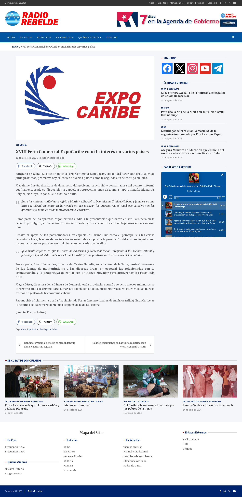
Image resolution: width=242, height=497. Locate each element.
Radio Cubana (191, 439)
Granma (187, 448)
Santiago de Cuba (48, 329)
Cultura (190, 2)
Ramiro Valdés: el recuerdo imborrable (208, 405)
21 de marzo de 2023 (26, 157)
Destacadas (173, 89)
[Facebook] (221, 3)
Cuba (151, 2)
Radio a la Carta (132, 465)
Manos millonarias (77, 405)
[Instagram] (225, 3)
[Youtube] (234, 3)
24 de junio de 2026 (192, 409)
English (112, 37)
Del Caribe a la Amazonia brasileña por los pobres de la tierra (149, 407)
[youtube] (205, 68)
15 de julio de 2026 (132, 412)
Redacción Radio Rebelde (51, 157)
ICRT (185, 444)
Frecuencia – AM (15, 447)
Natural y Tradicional (135, 451)
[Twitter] (229, 3)
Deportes (162, 2)
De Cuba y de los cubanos (17, 401)
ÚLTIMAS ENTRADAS (175, 83)
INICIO (11, 37)
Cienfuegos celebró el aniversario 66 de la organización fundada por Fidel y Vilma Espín (191, 132)
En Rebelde (63, 37)
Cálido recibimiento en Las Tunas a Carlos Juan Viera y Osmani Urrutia (119, 344)
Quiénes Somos (88, 37)
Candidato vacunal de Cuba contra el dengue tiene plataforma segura (49, 344)
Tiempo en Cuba (132, 447)
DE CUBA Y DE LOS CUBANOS (24, 360)
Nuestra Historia (14, 468)
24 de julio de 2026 (14, 412)
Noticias (43, 37)
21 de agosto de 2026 (171, 100)
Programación (13, 473)
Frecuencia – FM (15, 451)
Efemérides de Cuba (134, 461)
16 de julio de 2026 (73, 409)
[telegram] (217, 68)
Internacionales (176, 2)
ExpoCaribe (33, 329)
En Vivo (25, 37)
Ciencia (200, 2)
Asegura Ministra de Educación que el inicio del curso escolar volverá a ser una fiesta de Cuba (192, 152)
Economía (212, 2)
